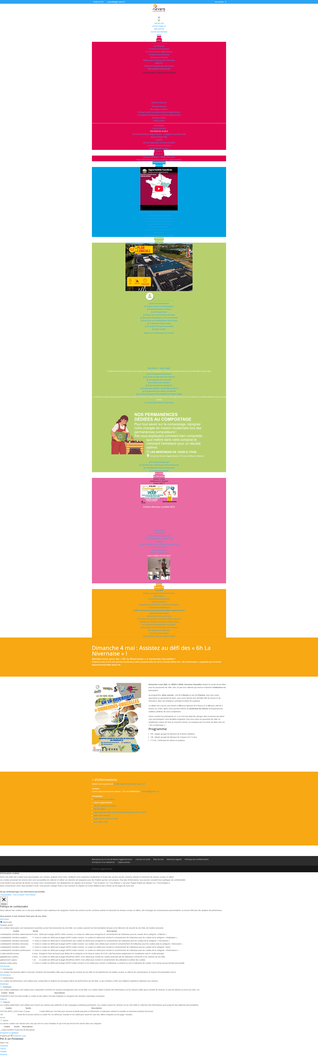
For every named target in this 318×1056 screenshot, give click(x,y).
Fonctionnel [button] (5, 966)
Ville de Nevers (100, 809)
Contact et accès (143, 859)
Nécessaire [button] (4, 919)
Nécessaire (7, 922)
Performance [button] (5, 975)
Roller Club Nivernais (102, 815)
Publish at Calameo (159, 103)
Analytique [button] (4, 984)
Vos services (219, 2)
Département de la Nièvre (104, 799)
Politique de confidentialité (196, 859)
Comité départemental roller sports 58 (129, 784)
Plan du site (158, 859)
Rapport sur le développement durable (159, 333)
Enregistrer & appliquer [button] (9, 1033)
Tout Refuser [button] (30, 894)
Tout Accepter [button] (18, 894)
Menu (159, 34)
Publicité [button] (3, 999)
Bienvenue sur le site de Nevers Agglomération (112, 859)
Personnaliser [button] (6, 894)
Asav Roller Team (101, 822)
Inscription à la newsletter (103, 862)
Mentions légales (174, 859)
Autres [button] (2, 1017)
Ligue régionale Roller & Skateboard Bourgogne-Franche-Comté (120, 812)
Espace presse (124, 862)
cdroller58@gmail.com (150, 791)
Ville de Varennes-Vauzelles (105, 806)
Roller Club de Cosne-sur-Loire (106, 818)
